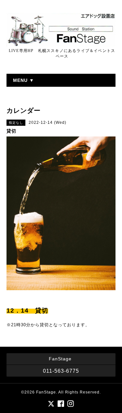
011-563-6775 (61, 371)
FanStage (46, 392)
